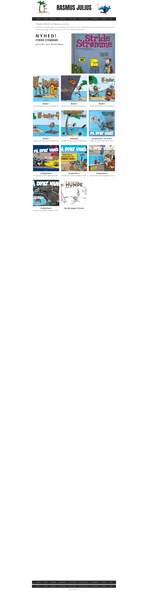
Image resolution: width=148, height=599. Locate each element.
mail (46, 29)
